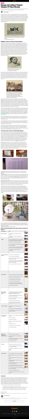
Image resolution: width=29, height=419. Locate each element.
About (2, 413)
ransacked (16, 140)
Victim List (25, 413)
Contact (5, 413)
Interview (22, 413)
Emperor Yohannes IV (19, 393)
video (22, 136)
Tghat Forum (11, 413)
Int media (8, 413)
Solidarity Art (18, 413)
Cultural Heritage (13, 393)
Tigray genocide (25, 393)
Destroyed (15, 414)
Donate (15, 413)
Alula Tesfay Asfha (6, 395)
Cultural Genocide (8, 393)
